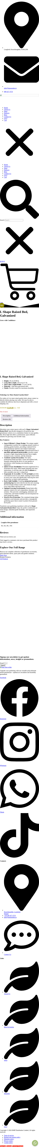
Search (2, 220)
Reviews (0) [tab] (7, 419)
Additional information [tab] (21, 416)
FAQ (5, 118)
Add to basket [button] (26, 599)
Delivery (7, 113)
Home (6, 108)
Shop (5, 111)
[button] (19, 142)
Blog (5, 115)
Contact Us (7, 117)
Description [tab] (7, 416)
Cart (5, 120)
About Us (7, 109)
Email (2, 663)
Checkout (9, 1146)
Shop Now (3, 555)
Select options (6, 599)
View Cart (3, 1146)
